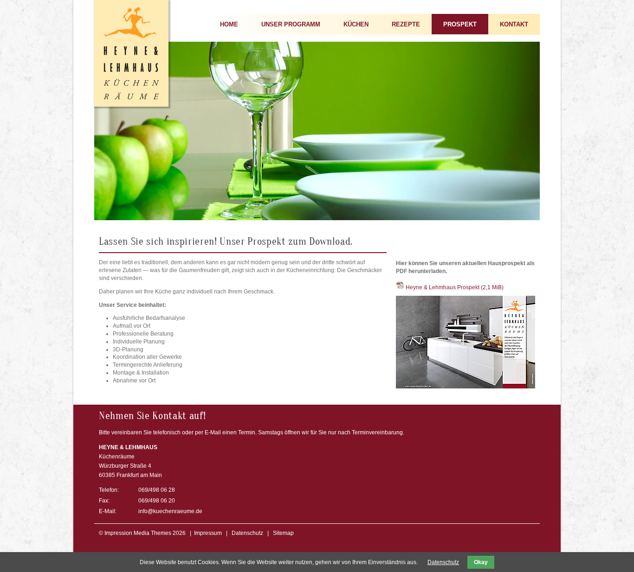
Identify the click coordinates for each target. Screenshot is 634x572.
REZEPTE (406, 24)
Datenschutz (247, 533)
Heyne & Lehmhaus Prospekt (455, 287)
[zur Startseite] (131, 105)
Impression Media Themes (137, 533)
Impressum (208, 533)
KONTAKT (514, 24)
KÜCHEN (356, 24)
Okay (481, 562)
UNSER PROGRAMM (290, 24)
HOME (229, 24)
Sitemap (283, 533)
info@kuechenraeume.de (170, 511)
